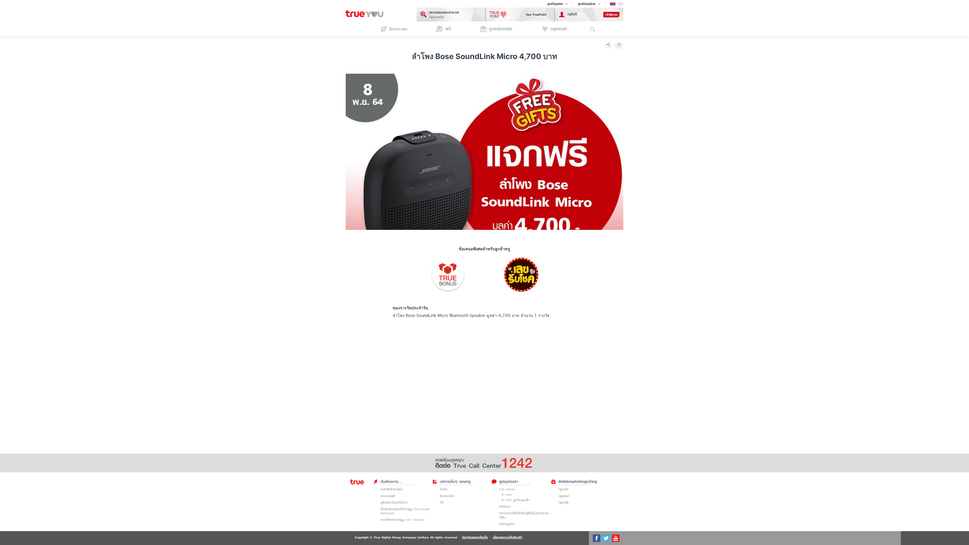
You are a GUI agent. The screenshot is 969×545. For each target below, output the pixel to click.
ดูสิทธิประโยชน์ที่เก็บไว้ (394, 502)
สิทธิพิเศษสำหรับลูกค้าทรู (577, 482)
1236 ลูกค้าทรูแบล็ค (517, 500)
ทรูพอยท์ (564, 496)
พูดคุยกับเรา (508, 482)
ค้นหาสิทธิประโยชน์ (392, 489)
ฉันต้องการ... (391, 482)
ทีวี (441, 502)
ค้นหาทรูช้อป (507, 524)
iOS (407, 519)
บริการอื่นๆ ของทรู (455, 482)
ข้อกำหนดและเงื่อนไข (475, 537)
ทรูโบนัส (563, 502)
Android (418, 519)
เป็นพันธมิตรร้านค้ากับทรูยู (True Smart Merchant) (405, 511)
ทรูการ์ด (563, 489)
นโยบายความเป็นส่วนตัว (507, 537)
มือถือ (443, 489)
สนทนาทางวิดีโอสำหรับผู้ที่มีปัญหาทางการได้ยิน (524, 515)
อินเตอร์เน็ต (447, 496)
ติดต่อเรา (504, 506)
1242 (508, 494)
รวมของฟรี (388, 496)
